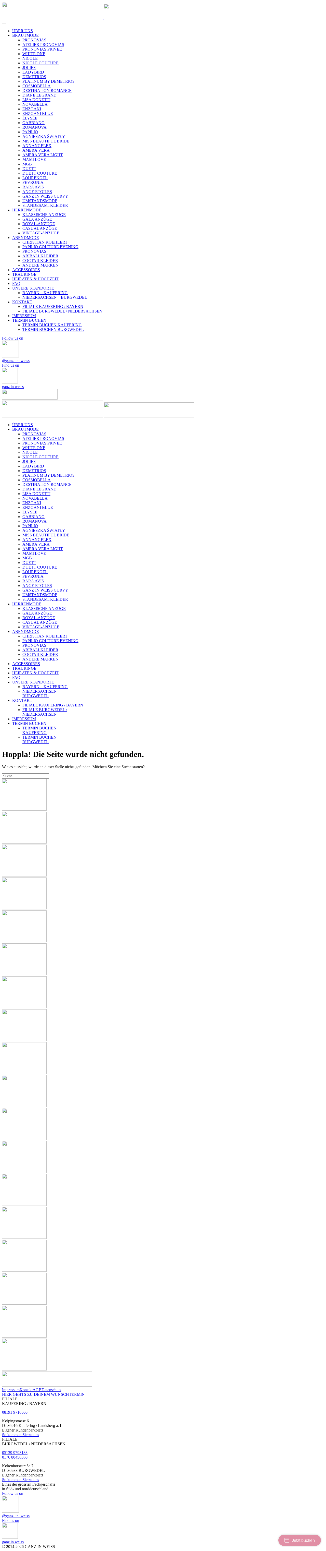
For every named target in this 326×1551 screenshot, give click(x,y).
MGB (27, 164)
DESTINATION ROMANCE (47, 90)
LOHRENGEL (35, 178)
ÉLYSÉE (29, 118)
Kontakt (26, 1390)
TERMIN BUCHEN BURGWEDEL (53, 329)
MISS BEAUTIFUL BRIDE (45, 141)
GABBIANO (33, 123)
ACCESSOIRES (26, 270)
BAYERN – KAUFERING (45, 293)
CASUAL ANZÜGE (39, 228)
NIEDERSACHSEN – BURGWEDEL (54, 297)
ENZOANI (31, 109)
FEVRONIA (33, 182)
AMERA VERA (36, 150)
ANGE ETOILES (37, 191)
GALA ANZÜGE (37, 219)
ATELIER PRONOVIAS (43, 44)
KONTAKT (22, 302)
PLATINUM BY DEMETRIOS (48, 81)
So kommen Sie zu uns (20, 1435)
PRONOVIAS (34, 40)
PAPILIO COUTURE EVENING (50, 247)
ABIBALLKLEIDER (40, 256)
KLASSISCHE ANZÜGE (44, 214)
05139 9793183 (15, 1452)
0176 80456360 (15, 1457)
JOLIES (29, 67)
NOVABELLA (35, 104)
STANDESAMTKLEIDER (45, 205)
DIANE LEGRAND (39, 95)
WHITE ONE (33, 54)
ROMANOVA (34, 127)
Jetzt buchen (303, 1540)
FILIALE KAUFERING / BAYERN (52, 306)
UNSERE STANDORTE (33, 288)
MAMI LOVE (34, 159)
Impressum (11, 1390)
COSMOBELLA (36, 86)
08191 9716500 (15, 1412)
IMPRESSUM (24, 316)
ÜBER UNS (22, 31)
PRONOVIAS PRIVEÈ (42, 49)
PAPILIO (30, 132)
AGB (37, 1390)
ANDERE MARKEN (40, 265)
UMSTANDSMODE (39, 201)
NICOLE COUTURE (40, 63)
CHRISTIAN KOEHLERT (44, 242)
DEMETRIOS (34, 77)
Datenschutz (51, 1390)
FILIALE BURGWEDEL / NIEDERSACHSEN (62, 311)
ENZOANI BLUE (37, 113)
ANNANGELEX (36, 145)
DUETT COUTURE (39, 173)
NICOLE (30, 58)
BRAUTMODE (25, 35)
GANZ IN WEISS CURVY (45, 196)
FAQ (16, 283)
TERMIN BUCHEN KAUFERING (52, 325)
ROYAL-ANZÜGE (38, 224)
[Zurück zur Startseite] (98, 17)
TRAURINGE (24, 274)
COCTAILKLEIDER (40, 260)
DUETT (29, 168)
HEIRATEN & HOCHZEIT (35, 279)
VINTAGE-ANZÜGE (40, 233)
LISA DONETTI (36, 100)
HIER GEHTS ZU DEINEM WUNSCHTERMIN (43, 1394)
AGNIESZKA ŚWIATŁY (43, 136)
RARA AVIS (33, 187)
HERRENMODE (26, 210)
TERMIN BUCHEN (29, 320)
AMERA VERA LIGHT (42, 155)
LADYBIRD (33, 72)
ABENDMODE (25, 237)
